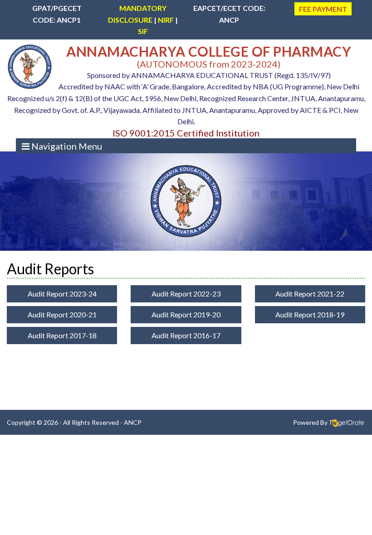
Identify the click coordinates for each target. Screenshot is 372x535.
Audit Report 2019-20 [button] (186, 314)
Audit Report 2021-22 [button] (309, 293)
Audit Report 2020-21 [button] (62, 314)
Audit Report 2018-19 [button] (309, 314)
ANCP (133, 422)
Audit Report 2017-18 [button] (62, 335)
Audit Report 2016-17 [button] (186, 335)
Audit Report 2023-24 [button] (62, 293)
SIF (143, 31)
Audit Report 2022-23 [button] (186, 293)
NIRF (166, 19)
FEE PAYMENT (323, 9)
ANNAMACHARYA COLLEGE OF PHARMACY (208, 51)
